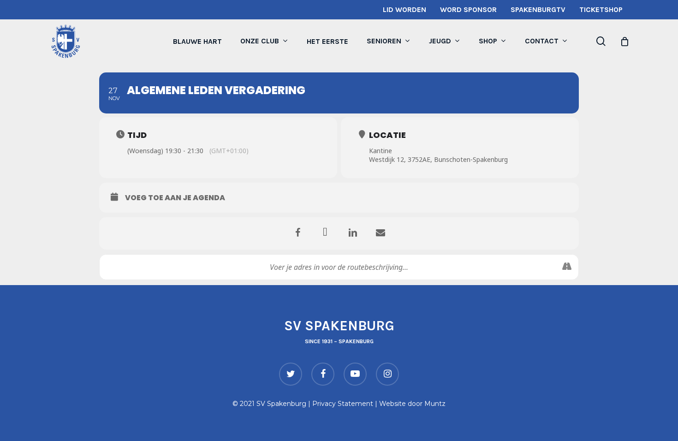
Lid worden (404, 9)
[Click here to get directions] (566, 267)
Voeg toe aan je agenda (175, 198)
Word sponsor (468, 9)
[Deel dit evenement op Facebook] (297, 233)
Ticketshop (601, 9)
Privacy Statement (342, 403)
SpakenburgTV (538, 9)
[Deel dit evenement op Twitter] (325, 233)
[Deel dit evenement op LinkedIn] (352, 233)
